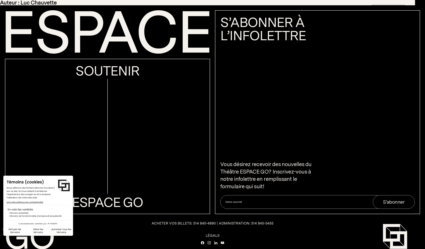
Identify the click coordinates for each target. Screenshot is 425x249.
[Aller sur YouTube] (222, 243)
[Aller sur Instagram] (209, 243)
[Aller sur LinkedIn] (215, 243)
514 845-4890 (204, 223)
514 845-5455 (262, 223)
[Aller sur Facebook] (202, 243)
